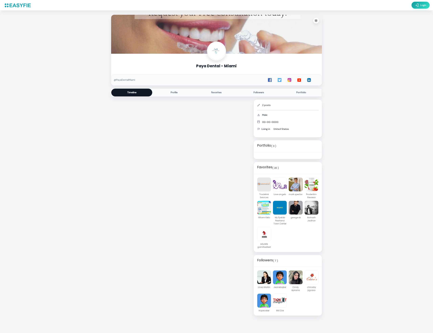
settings (316, 21)
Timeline (131, 92)
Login (420, 5)
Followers (259, 92)
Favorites (216, 92)
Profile (174, 92)
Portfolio (301, 92)
